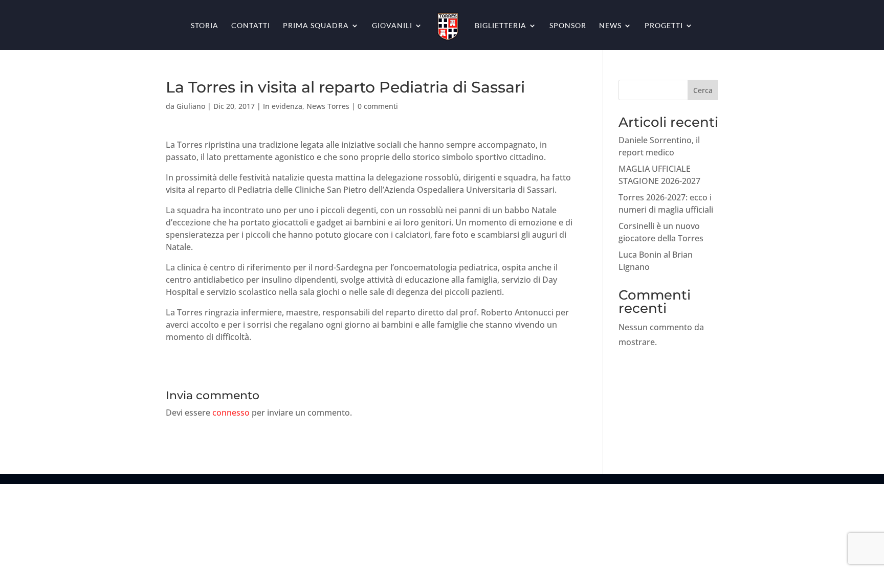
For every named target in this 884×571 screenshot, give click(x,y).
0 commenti (378, 106)
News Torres (327, 106)
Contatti (250, 26)
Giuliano (190, 106)
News (610, 26)
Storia (204, 26)
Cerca (703, 90)
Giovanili (392, 26)
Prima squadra (316, 26)
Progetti (664, 26)
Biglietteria (500, 26)
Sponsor (567, 26)
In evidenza (282, 106)
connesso (231, 412)
